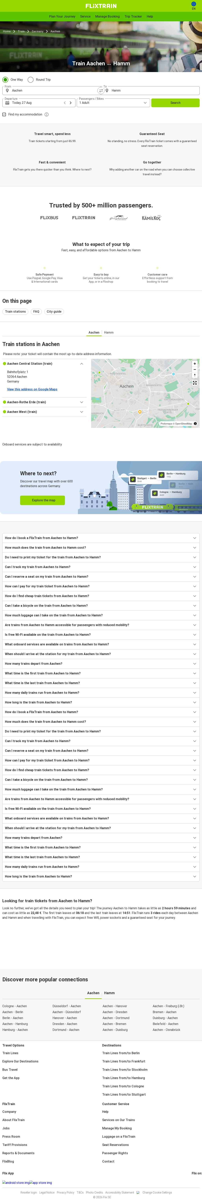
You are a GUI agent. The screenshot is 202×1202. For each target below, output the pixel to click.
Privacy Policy (65, 1192)
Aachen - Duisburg (115, 1030)
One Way (17, 80)
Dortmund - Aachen (65, 1030)
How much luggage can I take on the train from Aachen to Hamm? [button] (54, 615)
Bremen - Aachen (164, 1012)
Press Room (11, 1136)
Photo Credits (94, 1192)
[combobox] (55, 90)
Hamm (109, 332)
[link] (101, 487)
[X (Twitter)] (197, 1183)
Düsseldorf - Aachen (66, 1006)
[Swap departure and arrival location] (101, 90)
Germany (37, 31)
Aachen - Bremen (114, 1024)
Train (21, 31)
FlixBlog (8, 1161)
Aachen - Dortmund (116, 1018)
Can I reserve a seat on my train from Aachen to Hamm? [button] (46, 576)
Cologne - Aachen (14, 1006)
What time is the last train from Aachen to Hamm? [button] (42, 683)
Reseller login (29, 1192)
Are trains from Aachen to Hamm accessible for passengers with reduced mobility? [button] (67, 625)
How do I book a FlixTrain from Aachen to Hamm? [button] (41, 538)
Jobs (6, 1128)
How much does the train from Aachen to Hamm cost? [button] (45, 547)
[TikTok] (198, 1183)
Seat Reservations (115, 1145)
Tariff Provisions (14, 1145)
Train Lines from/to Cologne (123, 1086)
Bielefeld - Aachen (165, 1024)
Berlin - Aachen (12, 1018)
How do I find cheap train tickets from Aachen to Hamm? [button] (47, 596)
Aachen (55, 31)
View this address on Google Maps (32, 389)
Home (7, 31)
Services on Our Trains (118, 1120)
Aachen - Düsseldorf (66, 1012)
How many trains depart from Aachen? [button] (33, 664)
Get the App (11, 1078)
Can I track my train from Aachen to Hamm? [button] (37, 567)
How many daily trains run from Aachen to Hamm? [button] (42, 693)
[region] (145, 393)
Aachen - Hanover (115, 1006)
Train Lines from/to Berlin (121, 1053)
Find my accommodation (25, 114)
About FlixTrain (13, 1120)
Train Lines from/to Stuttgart (124, 1094)
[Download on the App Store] (41, 1182)
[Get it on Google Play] (16, 1182)
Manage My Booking (117, 1128)
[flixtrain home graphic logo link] (101, 5)
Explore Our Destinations (20, 1061)
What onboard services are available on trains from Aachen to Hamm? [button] (57, 644)
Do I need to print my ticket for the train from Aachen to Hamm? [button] (53, 557)
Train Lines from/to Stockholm (125, 1070)
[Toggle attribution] (195, 423)
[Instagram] (193, 1183)
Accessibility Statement (119, 1192)
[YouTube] (194, 1183)
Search (175, 103)
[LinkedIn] (195, 1183)
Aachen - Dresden (115, 1012)
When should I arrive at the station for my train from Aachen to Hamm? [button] (58, 654)
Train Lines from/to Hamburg (123, 1078)
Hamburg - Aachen (15, 1030)
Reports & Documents (18, 1153)
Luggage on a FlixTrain (118, 1136)
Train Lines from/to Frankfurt (123, 1061)
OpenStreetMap (183, 423)
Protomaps (166, 423)
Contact (108, 1161)
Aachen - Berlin (12, 1012)
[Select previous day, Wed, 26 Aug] (64, 102)
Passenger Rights (115, 1153)
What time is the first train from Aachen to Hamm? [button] (43, 673)
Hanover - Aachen (64, 1018)
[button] (44, 363)
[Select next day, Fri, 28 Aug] (70, 102)
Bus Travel (10, 1070)
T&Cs (80, 1192)
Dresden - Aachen (64, 1024)
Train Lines (10, 1053)
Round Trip (43, 80)
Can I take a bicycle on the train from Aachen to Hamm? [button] (46, 606)
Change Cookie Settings (157, 1192)
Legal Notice (46, 1192)
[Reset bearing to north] (195, 375)
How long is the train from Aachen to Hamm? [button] (38, 702)
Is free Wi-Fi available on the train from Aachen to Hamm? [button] (48, 635)
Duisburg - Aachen (165, 1018)
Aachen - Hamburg (15, 1024)
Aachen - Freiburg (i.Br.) (168, 1006)
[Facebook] (192, 1183)
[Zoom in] (195, 364)
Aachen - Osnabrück (166, 1030)
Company (9, 1112)
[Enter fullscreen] (195, 383)
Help (105, 1112)
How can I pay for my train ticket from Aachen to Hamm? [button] (47, 586)
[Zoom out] (195, 369)
